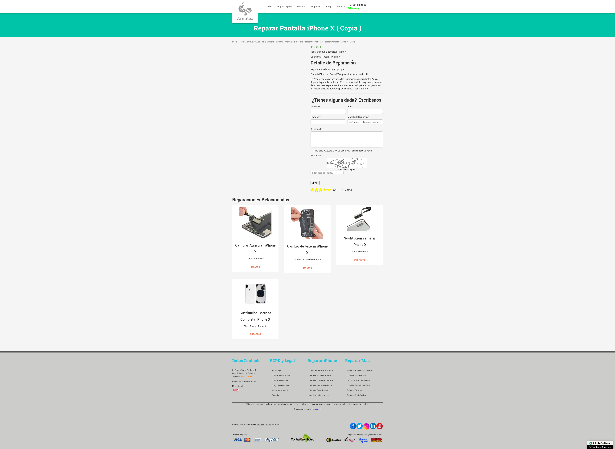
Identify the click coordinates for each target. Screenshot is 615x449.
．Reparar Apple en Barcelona (358, 370)
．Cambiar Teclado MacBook (358, 385)
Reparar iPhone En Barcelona (289, 41)
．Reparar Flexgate (353, 390)
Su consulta (316, 129)
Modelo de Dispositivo (358, 117)
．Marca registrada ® (279, 390)
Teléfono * (315, 117)
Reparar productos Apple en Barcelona (256, 41)
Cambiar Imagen (346, 169)
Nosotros (301, 6)
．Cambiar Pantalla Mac (355, 375)
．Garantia (274, 395)
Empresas (316, 6)
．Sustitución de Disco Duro (357, 380)
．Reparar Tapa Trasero (318, 390)
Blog (328, 6)
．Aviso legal (275, 370)
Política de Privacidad (361, 150)
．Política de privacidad (280, 375)
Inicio (269, 6)
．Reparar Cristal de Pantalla (320, 380)
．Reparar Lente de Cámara (320, 385)
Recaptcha (316, 155)
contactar (314, 404)
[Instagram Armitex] (366, 426)
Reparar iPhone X (313, 41)
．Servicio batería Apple (318, 395)
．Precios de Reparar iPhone (320, 370)
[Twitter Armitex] (359, 426)
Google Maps (250, 381)
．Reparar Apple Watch (355, 395)
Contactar (341, 6)
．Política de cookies (279, 380)
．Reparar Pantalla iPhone (319, 375)
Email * (351, 106)
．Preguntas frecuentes (280, 385)
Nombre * (315, 106)
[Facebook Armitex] (353, 426)
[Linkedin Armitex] (373, 426)
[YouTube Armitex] (379, 426)
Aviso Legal (340, 150)
